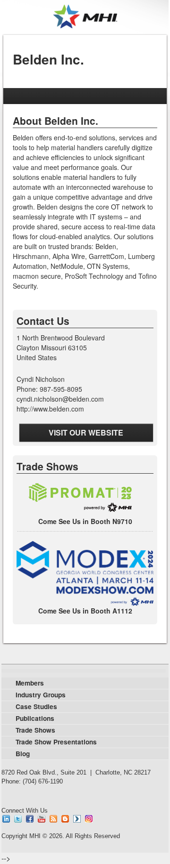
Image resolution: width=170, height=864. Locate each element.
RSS (53, 819)
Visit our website (86, 432)
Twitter (18, 819)
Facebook (30, 819)
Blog (65, 819)
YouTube (41, 819)
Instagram (89, 819)
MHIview (77, 819)
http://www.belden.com (50, 408)
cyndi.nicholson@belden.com (60, 399)
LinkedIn (6, 819)
